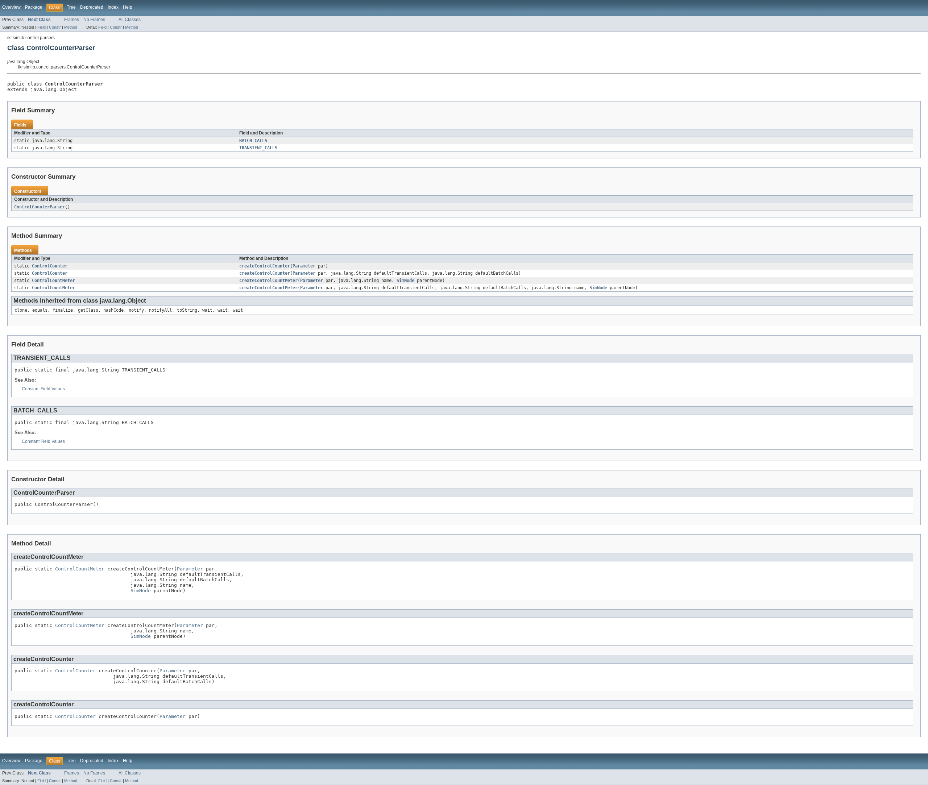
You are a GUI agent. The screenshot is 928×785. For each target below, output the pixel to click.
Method (70, 27)
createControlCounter (264, 266)
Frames (71, 19)
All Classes (130, 19)
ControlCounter (49, 266)
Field (41, 27)
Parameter (304, 266)
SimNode (405, 280)
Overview (11, 7)
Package (33, 7)
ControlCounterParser (39, 206)
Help (127, 7)
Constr (55, 27)
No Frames (94, 19)
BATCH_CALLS (253, 140)
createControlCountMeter (268, 280)
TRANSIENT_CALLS (258, 147)
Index (113, 7)
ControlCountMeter (53, 280)
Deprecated (91, 7)
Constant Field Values (43, 388)
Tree (71, 7)
